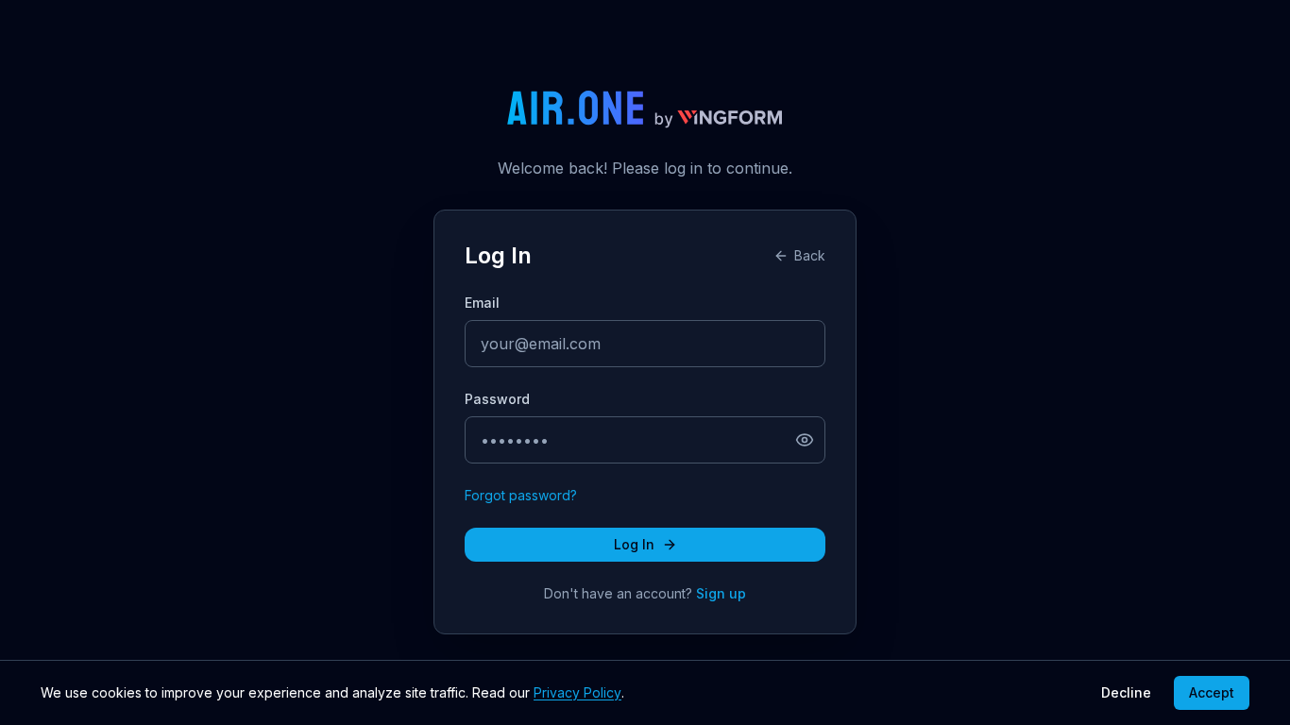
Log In (634, 544)
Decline (1126, 692)
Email (482, 303)
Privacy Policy (577, 692)
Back (809, 255)
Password (497, 399)
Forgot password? (521, 495)
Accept (1211, 692)
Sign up (721, 593)
